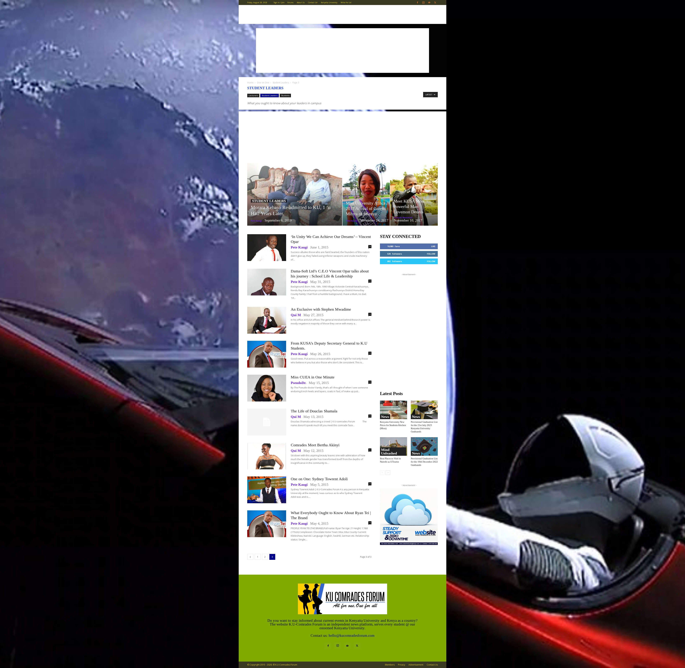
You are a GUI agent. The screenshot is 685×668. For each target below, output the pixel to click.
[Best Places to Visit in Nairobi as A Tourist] (393, 446)
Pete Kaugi (256, 220)
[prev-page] (250, 557)
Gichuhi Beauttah (403, 217)
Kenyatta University (329, 2)
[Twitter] (435, 2)
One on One (263, 82)
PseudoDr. (298, 383)
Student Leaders (281, 82)
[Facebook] (417, 2)
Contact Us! (313, 2)
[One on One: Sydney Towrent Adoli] (266, 489)
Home (250, 82)
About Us (301, 2)
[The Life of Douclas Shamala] (266, 422)
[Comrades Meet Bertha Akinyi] (266, 456)
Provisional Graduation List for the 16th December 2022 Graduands (424, 461)
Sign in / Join (279, 2)
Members (390, 664)
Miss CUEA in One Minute (312, 377)
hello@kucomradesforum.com (351, 635)
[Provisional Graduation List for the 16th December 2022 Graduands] (424, 446)
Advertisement (416, 664)
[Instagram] (423, 2)
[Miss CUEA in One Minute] (266, 388)
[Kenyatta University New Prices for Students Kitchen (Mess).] (393, 410)
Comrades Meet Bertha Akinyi (315, 445)
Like (433, 246)
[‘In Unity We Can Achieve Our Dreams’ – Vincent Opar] (266, 247)
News (385, 417)
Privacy (401, 664)
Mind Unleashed (389, 451)
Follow (431, 253)
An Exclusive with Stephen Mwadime (321, 309)
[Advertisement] (342, 50)
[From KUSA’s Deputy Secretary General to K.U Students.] (266, 354)
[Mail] (429, 2)
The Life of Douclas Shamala (314, 411)
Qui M (296, 315)
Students (285, 95)
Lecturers (253, 95)
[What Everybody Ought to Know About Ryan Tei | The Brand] (266, 523)
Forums (290, 2)
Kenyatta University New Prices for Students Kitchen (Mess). (393, 425)
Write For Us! (346, 2)
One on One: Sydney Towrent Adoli (319, 479)
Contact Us (432, 664)
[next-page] (388, 472)
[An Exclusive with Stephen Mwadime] (266, 320)
